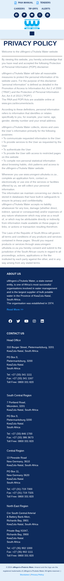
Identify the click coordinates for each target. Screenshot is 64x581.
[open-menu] (32, 33)
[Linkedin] (47, 15)
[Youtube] (32, 15)
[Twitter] (24, 15)
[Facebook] (16, 15)
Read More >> (15, 309)
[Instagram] (39, 15)
